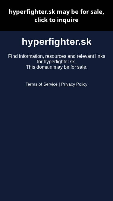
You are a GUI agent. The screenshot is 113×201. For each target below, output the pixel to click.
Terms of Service (42, 84)
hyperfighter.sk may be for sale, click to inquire (56, 16)
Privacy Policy (74, 84)
